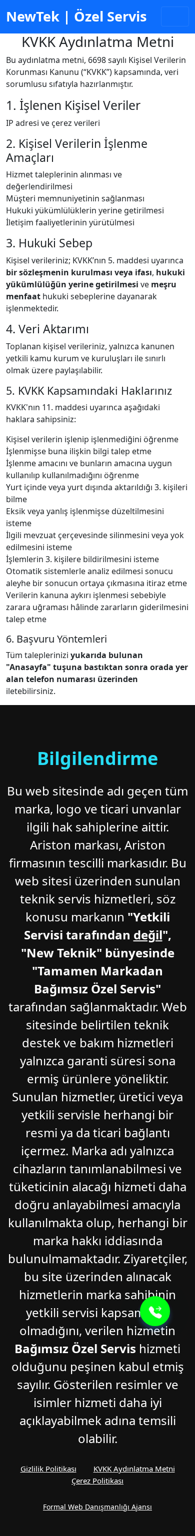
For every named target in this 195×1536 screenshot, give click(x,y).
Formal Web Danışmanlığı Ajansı (97, 1507)
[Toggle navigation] (175, 16)
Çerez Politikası (98, 1481)
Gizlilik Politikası (48, 1469)
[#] (155, 1311)
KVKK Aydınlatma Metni (134, 1469)
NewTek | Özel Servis (76, 16)
